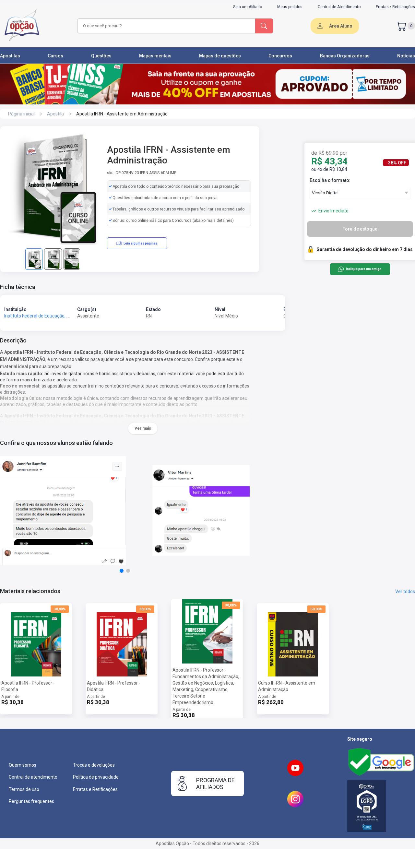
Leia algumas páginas (141, 243)
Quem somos (22, 765)
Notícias (406, 55)
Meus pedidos (289, 7)
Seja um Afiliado (247, 7)
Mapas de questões (220, 55)
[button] (122, 571)
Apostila (55, 113)
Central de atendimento (33, 777)
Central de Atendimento (339, 7)
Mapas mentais (155, 55)
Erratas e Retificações (95, 789)
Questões (101, 55)
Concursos (280, 55)
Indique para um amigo (363, 269)
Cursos (55, 55)
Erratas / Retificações (395, 7)
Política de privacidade (96, 777)
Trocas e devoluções (94, 765)
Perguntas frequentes (31, 801)
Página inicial (21, 113)
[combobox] (165, 26)
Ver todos (405, 591)
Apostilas (10, 55)
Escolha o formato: (330, 180)
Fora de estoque (359, 229)
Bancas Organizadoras (345, 55)
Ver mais (143, 428)
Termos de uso (24, 789)
